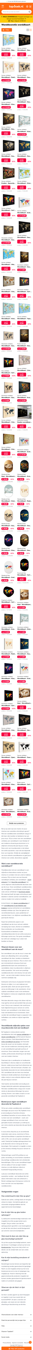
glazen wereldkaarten (20, 903)
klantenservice (6, 1247)
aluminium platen (24, 892)
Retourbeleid (27, 1342)
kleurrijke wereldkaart (19, 882)
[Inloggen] (27, 6)
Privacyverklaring (7, 1342)
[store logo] (16, 6)
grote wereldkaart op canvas (10, 1042)
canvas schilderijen (23, 1034)
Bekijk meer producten (16, 823)
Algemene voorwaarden (17, 1342)
